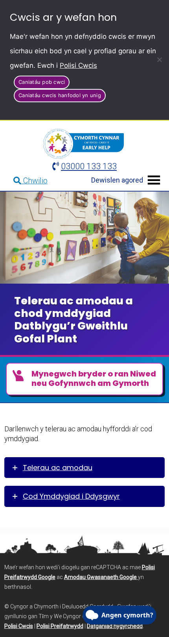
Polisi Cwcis (78, 65)
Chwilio (34, 180)
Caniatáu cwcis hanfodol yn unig (59, 95)
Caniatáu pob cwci (41, 82)
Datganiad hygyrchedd (115, 626)
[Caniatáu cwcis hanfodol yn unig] (159, 59)
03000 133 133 (89, 166)
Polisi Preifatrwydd (60, 626)
